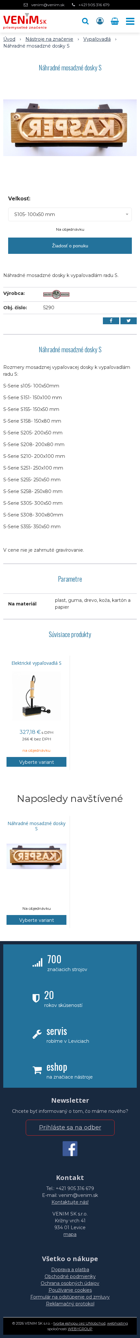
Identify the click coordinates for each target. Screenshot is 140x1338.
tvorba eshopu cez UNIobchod (79, 1323)
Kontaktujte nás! (70, 1202)
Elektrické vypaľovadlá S (36, 663)
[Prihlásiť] (100, 21)
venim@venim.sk (47, 4)
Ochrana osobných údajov (70, 1283)
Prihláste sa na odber (70, 1127)
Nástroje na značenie (49, 39)
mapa (70, 1234)
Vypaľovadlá (97, 39)
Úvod (9, 39)
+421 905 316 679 (94, 4)
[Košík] (115, 21)
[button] (85, 21)
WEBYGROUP (80, 1329)
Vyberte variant (36, 762)
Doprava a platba (70, 1270)
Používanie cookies (70, 1290)
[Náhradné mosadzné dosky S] (70, 127)
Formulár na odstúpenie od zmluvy (70, 1297)
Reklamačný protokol (70, 1304)
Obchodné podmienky (70, 1276)
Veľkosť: (19, 199)
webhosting (117, 1323)
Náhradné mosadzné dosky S (36, 826)
